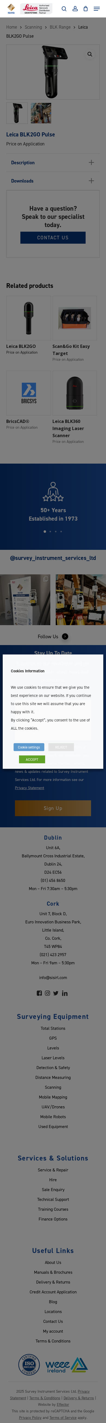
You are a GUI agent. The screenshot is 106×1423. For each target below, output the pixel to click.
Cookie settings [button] (29, 747)
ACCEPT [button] (32, 759)
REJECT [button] (61, 747)
